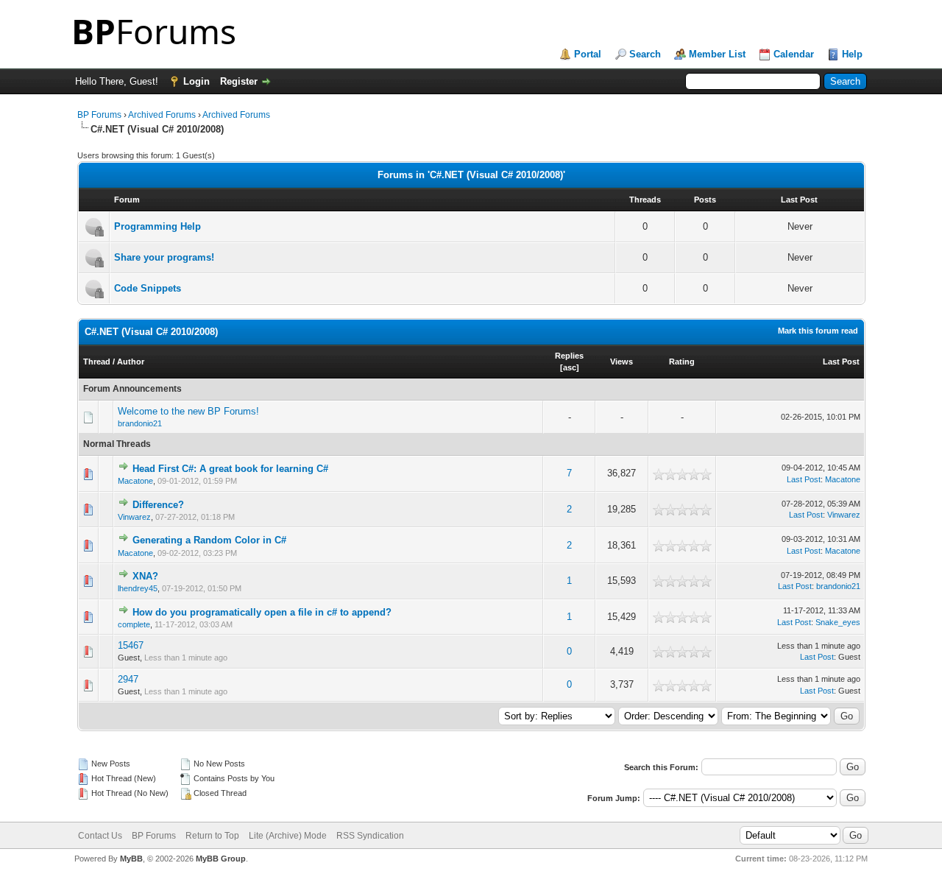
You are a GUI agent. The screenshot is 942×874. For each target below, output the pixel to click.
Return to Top (212, 836)
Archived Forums (162, 115)
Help (852, 54)
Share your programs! (164, 257)
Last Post (841, 361)
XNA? (145, 576)
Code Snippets (147, 288)
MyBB (131, 858)
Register (239, 81)
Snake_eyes (837, 622)
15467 (131, 645)
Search (645, 54)
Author (130, 361)
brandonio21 (140, 423)
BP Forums (99, 115)
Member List (717, 54)
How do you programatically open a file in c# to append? (262, 612)
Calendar (793, 54)
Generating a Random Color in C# (209, 540)
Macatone (135, 480)
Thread (96, 361)
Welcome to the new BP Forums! (188, 411)
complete (134, 624)
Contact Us (100, 836)
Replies (569, 355)
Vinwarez (134, 516)
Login (196, 81)
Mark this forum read (818, 330)
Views (621, 361)
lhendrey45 (137, 588)
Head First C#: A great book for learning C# (230, 468)
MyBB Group (221, 858)
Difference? (158, 504)
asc (569, 367)
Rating (682, 361)
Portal (587, 54)
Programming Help (157, 226)
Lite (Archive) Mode (288, 836)
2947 (128, 679)
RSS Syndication (370, 836)
